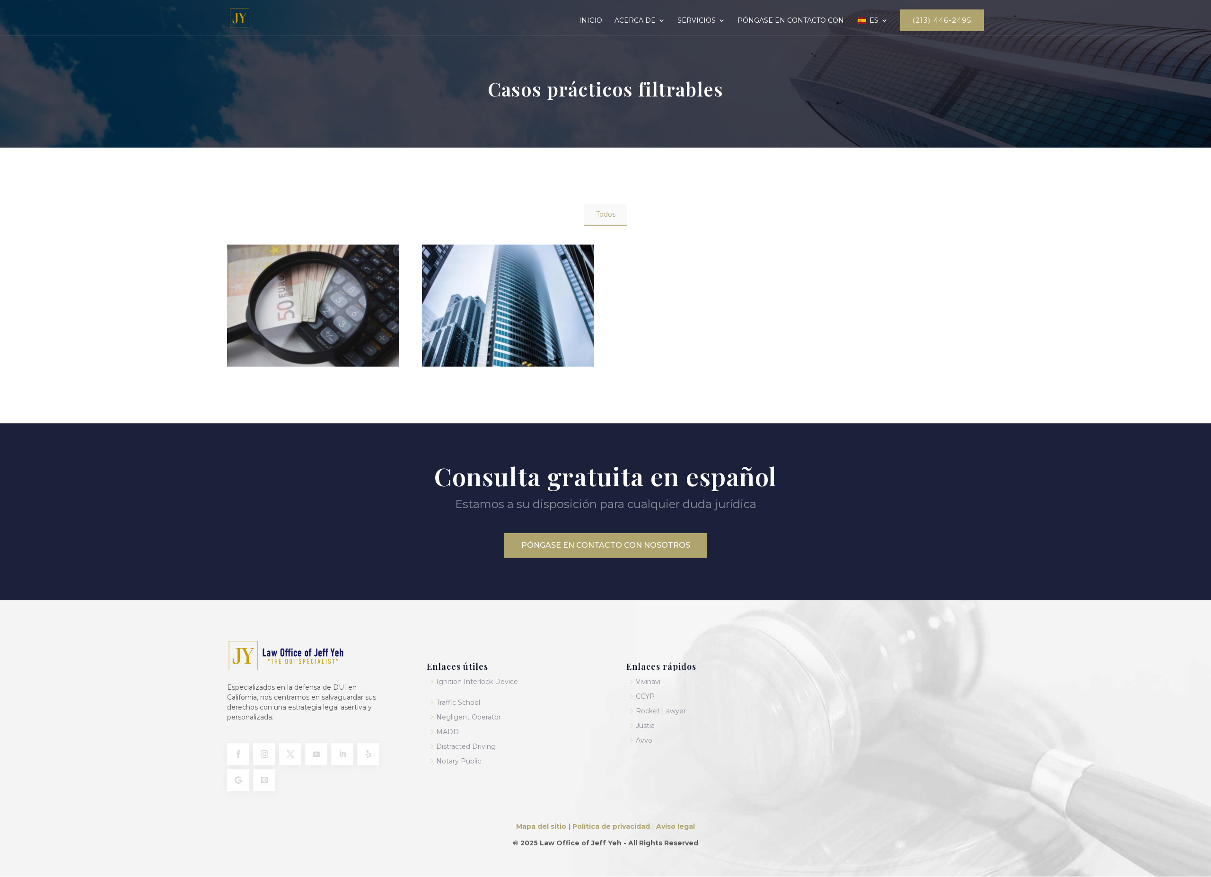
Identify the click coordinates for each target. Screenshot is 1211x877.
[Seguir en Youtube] (316, 754)
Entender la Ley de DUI (313, 334)
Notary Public (458, 761)
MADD (447, 732)
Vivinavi (648, 681)
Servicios (696, 21)
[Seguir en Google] (238, 780)
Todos (605, 214)
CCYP (645, 696)
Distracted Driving (466, 746)
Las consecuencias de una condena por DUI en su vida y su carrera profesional (508, 346)
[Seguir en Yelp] (368, 754)
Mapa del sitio (541, 826)
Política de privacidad (611, 826)
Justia (645, 725)
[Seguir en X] (290, 754)
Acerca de (635, 21)
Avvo (644, 740)
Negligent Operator (468, 717)
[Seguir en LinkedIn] (342, 754)
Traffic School (458, 702)
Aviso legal (675, 826)
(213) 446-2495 (942, 20)
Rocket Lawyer (661, 711)
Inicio (590, 21)
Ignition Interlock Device (477, 681)
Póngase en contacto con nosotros (605, 545)
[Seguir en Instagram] (264, 754)
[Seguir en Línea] (264, 780)
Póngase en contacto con (790, 21)
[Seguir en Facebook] (238, 754)
